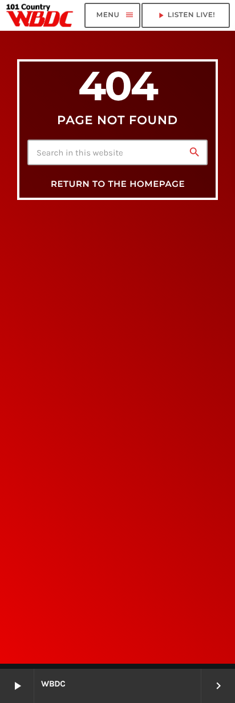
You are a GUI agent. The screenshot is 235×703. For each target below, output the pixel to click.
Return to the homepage (118, 183)
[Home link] (40, 15)
